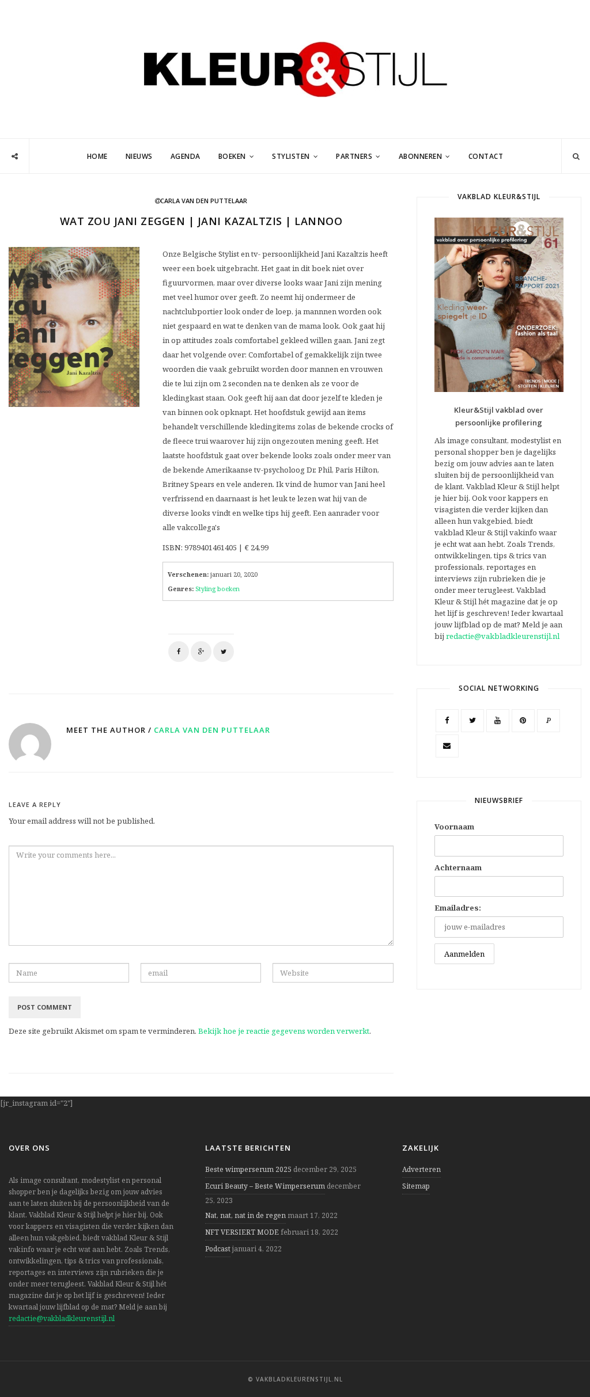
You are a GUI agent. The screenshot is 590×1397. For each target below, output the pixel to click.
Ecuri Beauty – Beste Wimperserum (265, 1186)
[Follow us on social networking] (14, 156)
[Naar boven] (561, 1360)
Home (97, 156)
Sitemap (416, 1186)
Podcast (217, 1249)
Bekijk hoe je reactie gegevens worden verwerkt (283, 1031)
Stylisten (291, 156)
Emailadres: (457, 908)
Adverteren (421, 1169)
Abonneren (420, 156)
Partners (354, 156)
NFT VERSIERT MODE (242, 1232)
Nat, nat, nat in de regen (245, 1215)
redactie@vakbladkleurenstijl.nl (502, 636)
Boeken (232, 156)
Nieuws (139, 156)
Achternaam (458, 867)
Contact (486, 156)
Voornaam (454, 826)
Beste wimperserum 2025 (248, 1169)
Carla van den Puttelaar (212, 730)
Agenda (186, 156)
